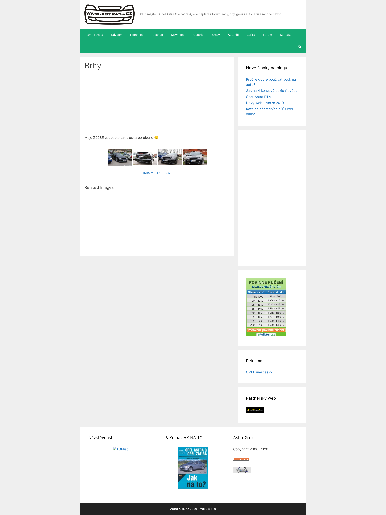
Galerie (198, 35)
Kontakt (285, 35)
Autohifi (233, 35)
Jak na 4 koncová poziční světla (271, 91)
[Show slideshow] (157, 172)
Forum (267, 35)
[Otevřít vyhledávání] (300, 47)
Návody (116, 35)
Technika (136, 35)
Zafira (251, 35)
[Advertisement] (157, 105)
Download (178, 35)
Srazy (216, 35)
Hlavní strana (93, 35)
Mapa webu (208, 509)
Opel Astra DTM (259, 97)
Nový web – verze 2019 (265, 103)
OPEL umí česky (259, 372)
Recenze (157, 35)
